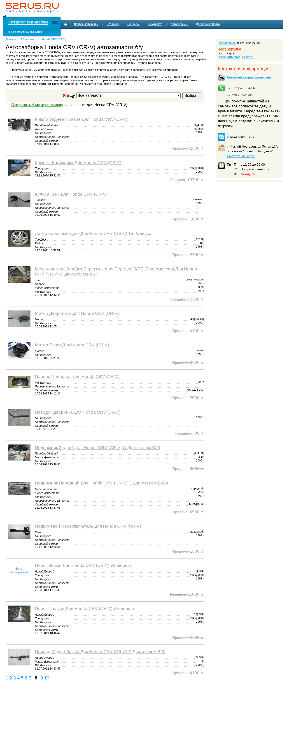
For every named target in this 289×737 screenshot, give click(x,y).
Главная (11, 39)
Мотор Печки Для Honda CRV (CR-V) (72, 344)
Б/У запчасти (29, 39)
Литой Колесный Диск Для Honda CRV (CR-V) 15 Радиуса (93, 233)
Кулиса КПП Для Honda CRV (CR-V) (71, 194)
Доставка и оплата (208, 24)
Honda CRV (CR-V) (54, 39)
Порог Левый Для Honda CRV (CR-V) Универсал (83, 565)
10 (46, 677)
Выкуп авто (155, 24)
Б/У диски (133, 24)
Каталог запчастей (28, 23)
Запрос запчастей (86, 24)
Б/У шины (113, 24)
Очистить (248, 57)
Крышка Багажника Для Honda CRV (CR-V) (78, 162)
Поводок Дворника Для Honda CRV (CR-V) (78, 412)
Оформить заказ (229, 57)
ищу (69, 95)
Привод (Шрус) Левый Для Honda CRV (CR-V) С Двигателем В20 (100, 651)
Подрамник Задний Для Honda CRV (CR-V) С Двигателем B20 (97, 447)
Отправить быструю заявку (37, 105)
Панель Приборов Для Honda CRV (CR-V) (77, 376)
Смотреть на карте (241, 156)
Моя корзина (230, 49)
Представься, (227, 43)
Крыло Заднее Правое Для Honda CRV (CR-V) (81, 119)
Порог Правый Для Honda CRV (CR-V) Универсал (85, 608)
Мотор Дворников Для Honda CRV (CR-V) (77, 313)
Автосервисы (179, 24)
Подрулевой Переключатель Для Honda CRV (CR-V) (88, 526)
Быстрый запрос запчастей (249, 77)
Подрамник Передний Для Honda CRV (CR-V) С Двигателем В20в (101, 482)
